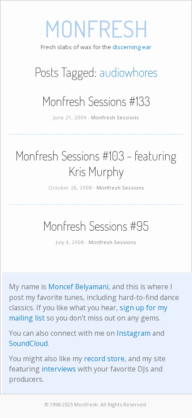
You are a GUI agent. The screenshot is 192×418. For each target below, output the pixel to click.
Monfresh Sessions (115, 117)
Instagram (133, 333)
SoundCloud (28, 343)
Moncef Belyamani (78, 286)
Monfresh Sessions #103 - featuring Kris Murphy (96, 163)
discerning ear (132, 47)
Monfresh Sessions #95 (96, 226)
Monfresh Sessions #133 (96, 101)
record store (104, 358)
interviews (59, 369)
